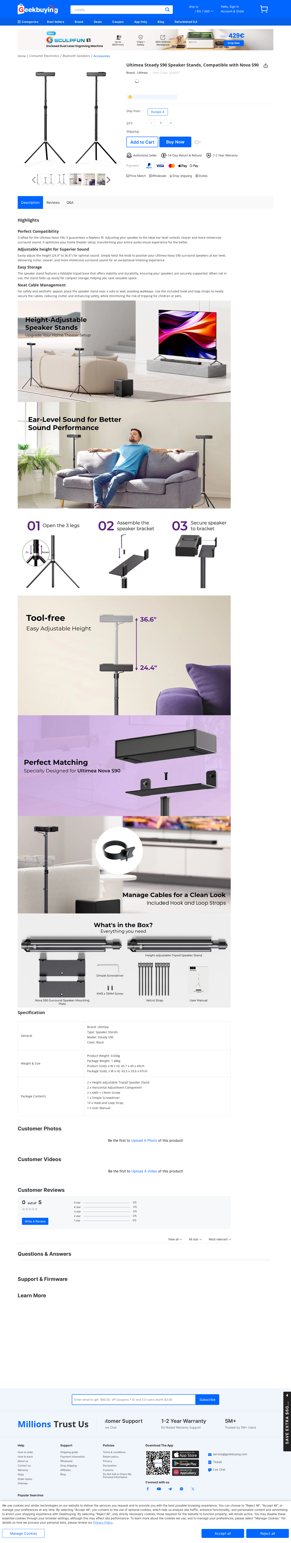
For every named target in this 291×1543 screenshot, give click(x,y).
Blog (161, 21)
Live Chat (219, 1469)
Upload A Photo (144, 1140)
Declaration (110, 1465)
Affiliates (65, 1470)
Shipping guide (69, 1452)
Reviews (53, 202)
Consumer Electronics (44, 56)
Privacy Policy (103, 1522)
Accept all (223, 1533)
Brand (79, 21)
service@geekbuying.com (230, 1454)
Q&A (69, 202)
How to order (25, 1452)
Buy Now (175, 141)
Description (30, 202)
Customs (108, 1470)
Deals (98, 21)
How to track (25, 1456)
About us (23, 1461)
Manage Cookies (23, 1533)
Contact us (24, 1465)
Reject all (267, 1533)
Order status (25, 1479)
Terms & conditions (114, 1452)
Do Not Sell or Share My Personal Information (117, 1476)
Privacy (107, 1461)
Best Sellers (55, 21)
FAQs (21, 1474)
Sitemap (22, 1483)
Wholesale (66, 1461)
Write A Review (35, 1221)
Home (22, 56)
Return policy (111, 1456)
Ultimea (142, 72)
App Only (140, 21)
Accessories (101, 56)
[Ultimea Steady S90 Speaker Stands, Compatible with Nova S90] (44, 179)
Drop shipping (68, 1465)
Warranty (23, 1470)
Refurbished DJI (186, 21)
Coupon (118, 21)
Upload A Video (144, 1171)
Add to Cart (142, 142)
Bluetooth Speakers (76, 56)
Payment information (72, 1456)
